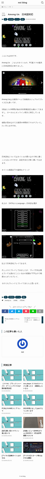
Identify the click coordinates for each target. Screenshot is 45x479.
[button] (5, 311)
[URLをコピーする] (40, 311)
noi (22, 352)
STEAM (11, 19)
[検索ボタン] (42, 2)
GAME (15, 300)
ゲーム (17, 19)
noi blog (22, 3)
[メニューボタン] (2, 2)
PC (5, 19)
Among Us (8, 300)
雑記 (22, 19)
